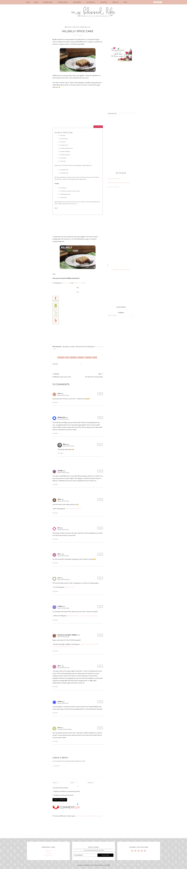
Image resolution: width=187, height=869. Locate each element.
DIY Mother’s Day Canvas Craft (62, 375)
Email (73, 782)
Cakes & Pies (75, 35)
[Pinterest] (159, 2)
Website (90, 782)
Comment (56, 766)
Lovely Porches (69, 587)
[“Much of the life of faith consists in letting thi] (121, 210)
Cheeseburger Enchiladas (73, 508)
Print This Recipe (98, 126)
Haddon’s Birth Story (113, 187)
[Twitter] (161, 2)
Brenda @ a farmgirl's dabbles (67, 635)
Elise (59, 499)
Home (27, 2)
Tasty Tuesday (66, 283)
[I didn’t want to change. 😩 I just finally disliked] (111, 205)
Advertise (48, 851)
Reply (100, 393)
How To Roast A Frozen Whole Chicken (118, 183)
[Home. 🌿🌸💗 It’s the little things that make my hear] (111, 210)
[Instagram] (157, 2)
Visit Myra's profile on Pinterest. (121, 269)
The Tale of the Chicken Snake (94, 375)
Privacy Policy (64, 788)
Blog (125, 2)
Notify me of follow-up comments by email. (67, 791)
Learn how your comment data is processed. (89, 816)
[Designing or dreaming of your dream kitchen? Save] (111, 199)
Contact (48, 853)
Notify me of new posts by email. (63, 795)
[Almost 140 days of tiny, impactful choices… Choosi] (121, 205)
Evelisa (60, 606)
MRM (109, 865)
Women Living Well (79, 283)
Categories (121, 312)
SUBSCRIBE (105, 855)
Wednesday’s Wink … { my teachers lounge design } (82, 615)
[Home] (65, 27)
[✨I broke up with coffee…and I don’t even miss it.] (130, 199)
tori (59, 578)
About (36, 2)
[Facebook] (154, 2)
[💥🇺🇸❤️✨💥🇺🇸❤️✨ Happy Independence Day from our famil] (130, 210)
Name (55, 782)
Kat (59, 528)
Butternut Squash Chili (113, 178)
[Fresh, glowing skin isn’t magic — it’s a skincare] (121, 199)
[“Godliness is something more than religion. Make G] (130, 205)
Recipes (81, 35)
